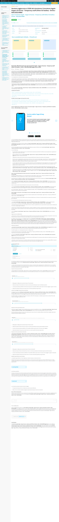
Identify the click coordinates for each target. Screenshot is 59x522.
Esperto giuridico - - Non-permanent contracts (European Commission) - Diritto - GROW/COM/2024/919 (5, 44)
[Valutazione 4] (13, 6)
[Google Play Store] (14, 1)
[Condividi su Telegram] (17, 22)
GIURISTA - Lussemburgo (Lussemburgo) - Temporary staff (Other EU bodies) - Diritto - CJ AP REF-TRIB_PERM (5, 17)
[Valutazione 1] (11, 6)
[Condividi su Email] (14, 22)
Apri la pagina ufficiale (45, 28)
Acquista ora (19, 19)
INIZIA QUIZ (14, 19)
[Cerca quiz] (5, 9)
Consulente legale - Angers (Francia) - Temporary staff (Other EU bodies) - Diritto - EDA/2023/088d (5, 32)
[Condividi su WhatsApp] (15, 22)
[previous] (12, 120)
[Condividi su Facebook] (11, 22)
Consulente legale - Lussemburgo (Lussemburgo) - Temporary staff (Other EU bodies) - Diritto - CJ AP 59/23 (5, 27)
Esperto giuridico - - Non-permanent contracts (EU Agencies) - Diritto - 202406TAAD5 (5, 35)
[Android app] (38, 136)
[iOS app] (31, 136)
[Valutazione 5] (14, 6)
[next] (56, 120)
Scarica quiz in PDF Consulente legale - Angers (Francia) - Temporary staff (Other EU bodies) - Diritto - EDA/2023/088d (42, 22)
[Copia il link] (16, 22)
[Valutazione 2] (12, 6)
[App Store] (9, 1)
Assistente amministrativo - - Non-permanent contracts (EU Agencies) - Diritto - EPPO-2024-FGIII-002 (5, 39)
